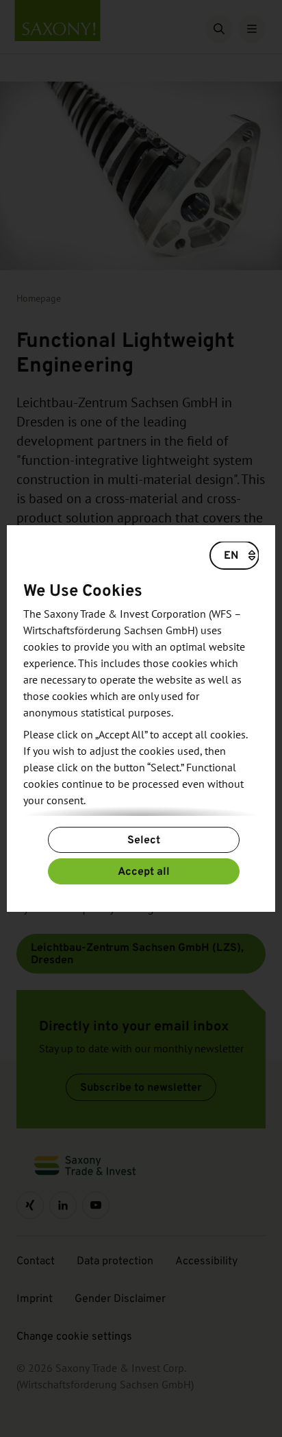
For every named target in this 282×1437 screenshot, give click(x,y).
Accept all (144, 871)
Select (143, 839)
